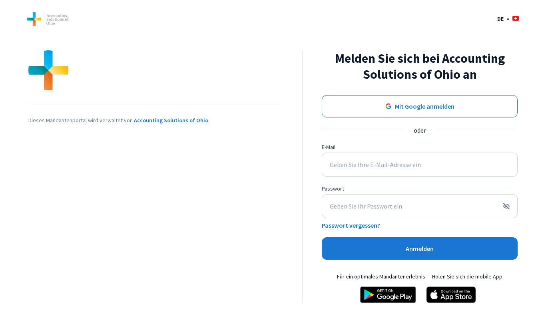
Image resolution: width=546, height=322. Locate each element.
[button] (508, 18)
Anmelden (420, 248)
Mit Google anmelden (424, 106)
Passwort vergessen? (351, 225)
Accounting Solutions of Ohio (171, 120)
